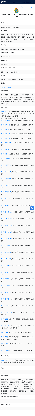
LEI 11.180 (5, 326)
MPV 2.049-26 (6, 239)
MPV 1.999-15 (6, 172)
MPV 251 (4, 319)
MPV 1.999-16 (6, 178)
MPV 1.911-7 (5, 129)
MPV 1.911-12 (5, 154)
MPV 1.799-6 (5, 125)
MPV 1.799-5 (5, 120)
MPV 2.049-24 (6, 225)
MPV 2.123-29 (6, 259)
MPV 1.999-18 (6, 192)
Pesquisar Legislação (27, 7)
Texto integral (6, 87)
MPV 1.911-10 (6, 143)
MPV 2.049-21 (6, 205)
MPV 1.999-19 (6, 198)
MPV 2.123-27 (6, 245)
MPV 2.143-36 (6, 306)
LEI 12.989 (5, 350)
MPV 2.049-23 (6, 219)
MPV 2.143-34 (6, 292)
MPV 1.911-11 (5, 149)
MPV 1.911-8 (5, 134)
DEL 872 (4, 111)
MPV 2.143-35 (6, 299)
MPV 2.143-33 (6, 286)
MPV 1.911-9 (5, 138)
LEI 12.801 (4, 344)
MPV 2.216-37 (6, 312)
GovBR (3, 2)
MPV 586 (4, 337)
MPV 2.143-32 (6, 279)
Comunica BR (14, 2)
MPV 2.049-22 (6, 212)
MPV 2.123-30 (6, 265)
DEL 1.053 (5, 360)
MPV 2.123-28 (6, 252)
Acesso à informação (28, 2)
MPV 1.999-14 (6, 165)
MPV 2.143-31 (6, 272)
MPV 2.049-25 (6, 232)
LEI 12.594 (4, 332)
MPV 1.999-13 (6, 158)
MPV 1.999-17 (6, 185)
